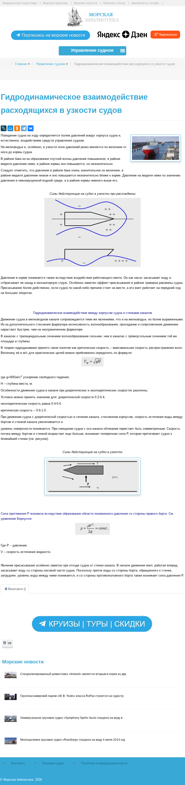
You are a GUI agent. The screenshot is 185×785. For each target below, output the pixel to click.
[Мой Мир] (10, 128)
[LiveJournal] (4, 128)
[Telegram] (24, 128)
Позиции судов (53, 763)
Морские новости (85, 3)
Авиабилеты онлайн (145, 3)
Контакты (18, 763)
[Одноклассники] (17, 128)
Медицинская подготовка (19, 3)
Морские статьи (114, 3)
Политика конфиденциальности (104, 763)
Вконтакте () (17, 589)
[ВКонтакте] (30, 128)
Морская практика (55, 3)
